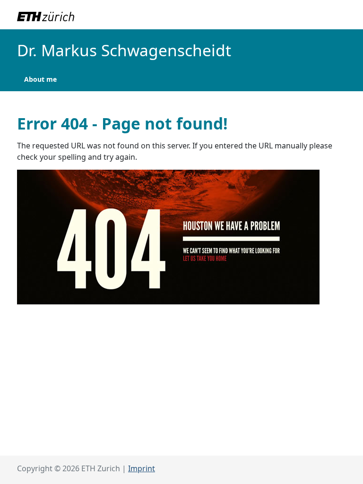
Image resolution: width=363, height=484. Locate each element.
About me (40, 79)
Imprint (141, 468)
